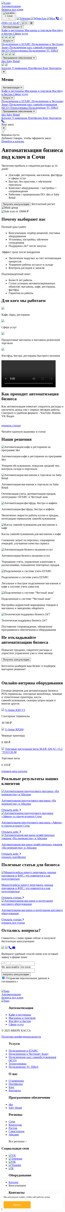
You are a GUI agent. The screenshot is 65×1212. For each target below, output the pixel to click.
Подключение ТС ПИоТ (43, 50)
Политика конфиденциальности (21, 1036)
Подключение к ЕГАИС (16, 44)
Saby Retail (13, 61)
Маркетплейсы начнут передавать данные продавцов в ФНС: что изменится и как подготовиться (27, 888)
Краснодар (15, 1124)
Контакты (55, 68)
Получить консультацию (16, 204)
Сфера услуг (20, 33)
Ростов (13, 1128)
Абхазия (14, 1134)
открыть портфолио (13, 857)
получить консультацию (16, 974)
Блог (46, 68)
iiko (3, 61)
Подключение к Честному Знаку (29, 1053)
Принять (17, 1205)
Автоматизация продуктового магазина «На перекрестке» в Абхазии (28, 802)
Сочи (12, 1121)
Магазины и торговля (38, 30)
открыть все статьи (13, 922)
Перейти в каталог (12, 141)
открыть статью (11, 425)
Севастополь (16, 1131)
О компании (20, 68)
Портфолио (35, 68)
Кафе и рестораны (13, 30)
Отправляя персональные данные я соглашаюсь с (30, 981)
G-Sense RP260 (14, 729)
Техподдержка (19, 50)
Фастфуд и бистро (20, 1021)
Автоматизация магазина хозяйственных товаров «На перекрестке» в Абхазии (31, 846)
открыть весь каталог (14, 771)
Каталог (6, 68)
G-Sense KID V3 (15, 710)
